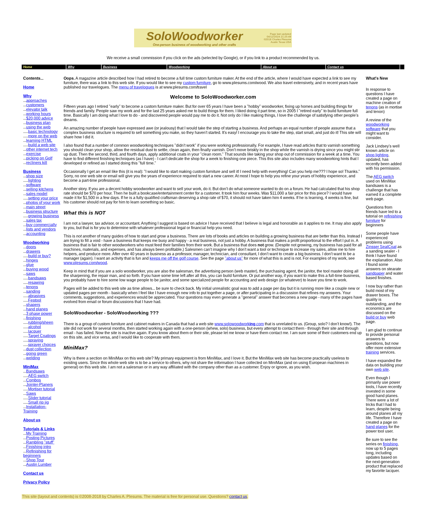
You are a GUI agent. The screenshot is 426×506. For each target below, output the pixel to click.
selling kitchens (39, 189)
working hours (38, 114)
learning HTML (39, 140)
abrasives (36, 296)
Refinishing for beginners (37, 453)
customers (35, 105)
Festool (34, 300)
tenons (32, 287)
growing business (43, 216)
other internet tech (41, 149)
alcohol (34, 327)
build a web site (41, 145)
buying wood (37, 269)
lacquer (34, 331)
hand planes (37, 309)
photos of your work (43, 202)
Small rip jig (38, 402)
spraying (35, 340)
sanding (33, 291)
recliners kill (36, 163)
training (372, 352)
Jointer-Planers (39, 384)
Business (109, 67)
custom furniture (197, 83)
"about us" (234, 258)
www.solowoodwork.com (239, 324)
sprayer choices (42, 345)
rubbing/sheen (40, 322)
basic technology (43, 131)
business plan (38, 123)
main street (35, 207)
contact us (238, 496)
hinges (32, 260)
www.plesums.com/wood (85, 263)
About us (269, 67)
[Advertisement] (213, 13)
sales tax (34, 220)
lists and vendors (41, 229)
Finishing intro (38, 447)
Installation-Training (34, 409)
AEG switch (38, 376)
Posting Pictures (40, 438)
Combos (33, 380)
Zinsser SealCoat (381, 247)
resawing (36, 282)
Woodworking (179, 67)
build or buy (376, 317)
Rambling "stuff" (40, 442)
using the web (38, 127)
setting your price (43, 198)
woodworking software (377, 126)
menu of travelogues (136, 87)
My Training (36, 433)
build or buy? (39, 256)
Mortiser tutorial (41, 389)
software (33, 185)
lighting (34, 180)
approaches (36, 100)
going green (36, 353)
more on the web (42, 136)
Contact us (335, 67)
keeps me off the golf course (174, 258)
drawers (33, 251)
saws (30, 273)
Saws (31, 393)
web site (381, 369)
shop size (34, 176)
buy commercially (41, 225)
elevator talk (36, 109)
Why (70, 67)
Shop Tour (35, 460)
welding (33, 358)
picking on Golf (39, 158)
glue (30, 265)
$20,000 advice (39, 118)
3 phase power (39, 313)
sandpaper (375, 273)
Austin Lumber (39, 464)
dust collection (38, 349)
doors (31, 247)
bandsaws (37, 278)
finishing (33, 318)
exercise (33, 154)
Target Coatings (42, 336)
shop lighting (377, 155)
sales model (36, 194)
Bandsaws (35, 371)
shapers (33, 305)
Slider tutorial (39, 398)
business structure (42, 211)
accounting (35, 234)
